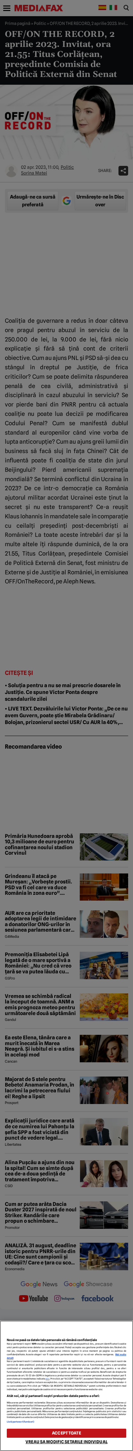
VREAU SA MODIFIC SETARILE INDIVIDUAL (66, 1441)
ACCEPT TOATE (66, 1433)
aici (47, 1378)
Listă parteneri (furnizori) (21, 1421)
